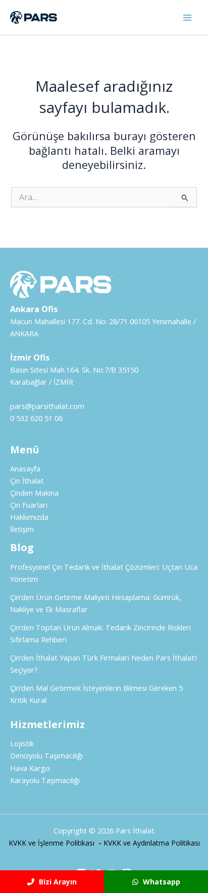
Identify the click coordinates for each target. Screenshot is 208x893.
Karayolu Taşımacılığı (45, 780)
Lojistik (22, 743)
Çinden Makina (34, 493)
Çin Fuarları (28, 505)
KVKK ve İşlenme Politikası (51, 843)
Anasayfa (25, 468)
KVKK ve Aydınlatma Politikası (151, 843)
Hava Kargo (30, 768)
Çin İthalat (27, 480)
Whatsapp (160, 881)
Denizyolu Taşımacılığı (46, 755)
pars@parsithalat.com (47, 406)
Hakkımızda (29, 517)
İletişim (22, 529)
